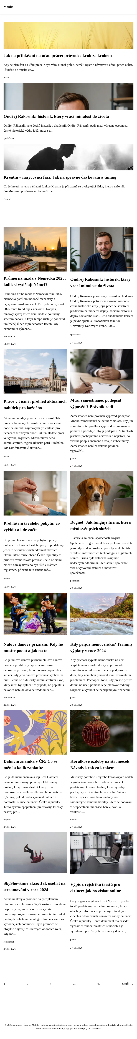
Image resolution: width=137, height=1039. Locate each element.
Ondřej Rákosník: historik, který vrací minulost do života (56, 116)
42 (98, 983)
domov (7, 578)
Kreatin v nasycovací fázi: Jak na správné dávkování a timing (60, 177)
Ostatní (7, 199)
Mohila (8, 7)
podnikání (75, 581)
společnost (9, 138)
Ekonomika (9, 336)
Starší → (127, 983)
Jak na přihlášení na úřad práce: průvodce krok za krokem (58, 55)
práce (6, 77)
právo (73, 458)
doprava (7, 819)
